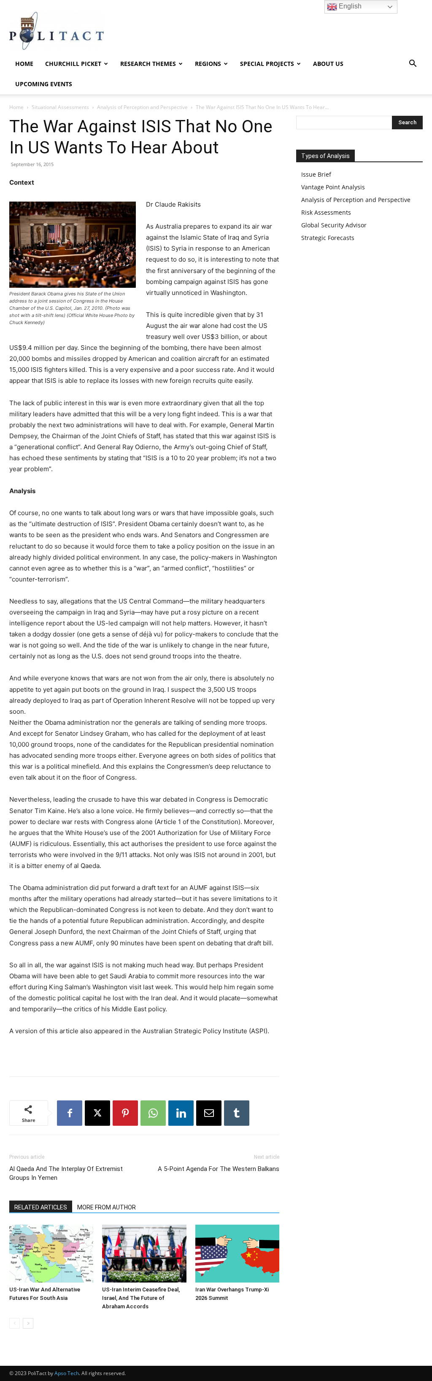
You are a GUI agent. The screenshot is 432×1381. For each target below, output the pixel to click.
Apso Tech (66, 1373)
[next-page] (28, 1323)
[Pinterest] (125, 1113)
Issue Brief (316, 174)
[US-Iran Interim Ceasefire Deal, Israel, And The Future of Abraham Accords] (144, 1254)
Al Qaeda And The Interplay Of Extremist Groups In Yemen (66, 1173)
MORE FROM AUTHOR (106, 1207)
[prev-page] (14, 1323)
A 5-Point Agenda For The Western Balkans (218, 1169)
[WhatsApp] (153, 1113)
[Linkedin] (181, 1113)
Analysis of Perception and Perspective (142, 107)
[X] (97, 1113)
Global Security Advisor (334, 225)
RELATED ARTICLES (40, 1207)
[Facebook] (69, 1113)
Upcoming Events (43, 84)
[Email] (208, 1113)
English (349, 6)
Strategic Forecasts (327, 238)
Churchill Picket (73, 64)
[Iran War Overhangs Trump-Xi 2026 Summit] (237, 1254)
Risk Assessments (326, 212)
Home (24, 64)
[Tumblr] (236, 1113)
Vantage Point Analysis (333, 187)
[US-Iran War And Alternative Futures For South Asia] (51, 1254)
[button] (412, 64)
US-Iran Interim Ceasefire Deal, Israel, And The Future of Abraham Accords (141, 1298)
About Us (328, 64)
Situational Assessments (60, 107)
